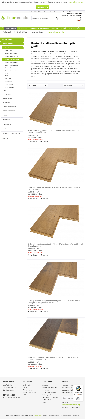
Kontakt (25, 387)
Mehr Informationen (76, 2)
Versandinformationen (50, 397)
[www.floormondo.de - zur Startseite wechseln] (15, 19)
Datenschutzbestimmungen (71, 405)
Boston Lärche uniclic (11, 71)
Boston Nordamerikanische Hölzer (13, 74)
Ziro (4, 90)
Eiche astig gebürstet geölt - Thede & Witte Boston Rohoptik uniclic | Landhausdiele (54, 188)
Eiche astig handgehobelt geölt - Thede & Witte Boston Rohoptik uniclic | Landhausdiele (55, 245)
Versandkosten (38, 416)
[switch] (78, 398)
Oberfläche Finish (9, 111)
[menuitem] (47, 12)
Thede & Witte (8, 44)
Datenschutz (46, 400)
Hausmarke (7, 94)
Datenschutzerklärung (76, 15)
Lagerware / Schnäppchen (11, 133)
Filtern (33, 86)
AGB (24, 395)
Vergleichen (34, 142)
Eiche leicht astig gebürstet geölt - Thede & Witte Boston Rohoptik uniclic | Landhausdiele (53, 132)
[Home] (2, 28)
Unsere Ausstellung (49, 392)
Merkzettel (47, 12)
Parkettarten (7, 98)
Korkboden (6, 129)
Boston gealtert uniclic (11, 56)
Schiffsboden (9, 84)
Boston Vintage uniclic (11, 65)
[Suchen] (57, 18)
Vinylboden (6, 120)
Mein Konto (80, 12)
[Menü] (81, 386)
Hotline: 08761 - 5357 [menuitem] (35, 12)
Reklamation (27, 385)
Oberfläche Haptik (9, 107)
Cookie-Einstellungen (49, 387)
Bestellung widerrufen (75, 13)
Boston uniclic (9, 50)
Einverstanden (42, 7)
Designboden (6, 124)
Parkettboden (7, 40)
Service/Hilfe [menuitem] (68, 12)
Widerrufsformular (29, 392)
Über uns (45, 390)
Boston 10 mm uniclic (11, 62)
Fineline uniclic (9, 87)
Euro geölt (8, 78)
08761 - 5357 (9, 395)
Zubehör (5, 138)
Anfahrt (45, 385)
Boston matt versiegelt (11, 53)
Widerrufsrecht (28, 390)
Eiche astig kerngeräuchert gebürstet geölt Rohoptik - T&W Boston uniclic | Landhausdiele (54, 358)
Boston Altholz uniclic (11, 68)
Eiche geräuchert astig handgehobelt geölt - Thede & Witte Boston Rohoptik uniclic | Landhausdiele (54, 302)
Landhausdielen (10, 48)
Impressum (46, 402)
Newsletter (57, 12)
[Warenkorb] (79, 18)
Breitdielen (8, 81)
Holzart (5, 115)
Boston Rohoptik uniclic (12, 59)
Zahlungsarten (47, 395)
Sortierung (6, 102)
